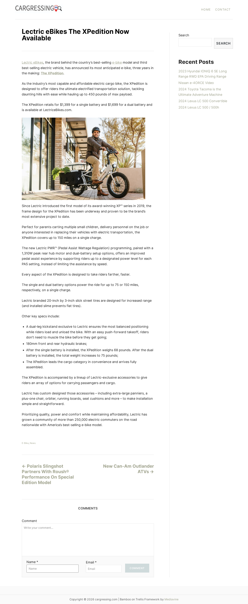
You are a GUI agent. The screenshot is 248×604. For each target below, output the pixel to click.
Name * (32, 562)
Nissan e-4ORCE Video (196, 83)
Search (183, 35)
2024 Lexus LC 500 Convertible (202, 101)
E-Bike (25, 443)
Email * (91, 562)
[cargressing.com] (72, 9)
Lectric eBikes (32, 62)
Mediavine (171, 599)
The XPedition (52, 73)
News (33, 443)
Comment (29, 521)
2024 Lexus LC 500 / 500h (198, 107)
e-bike (117, 62)
